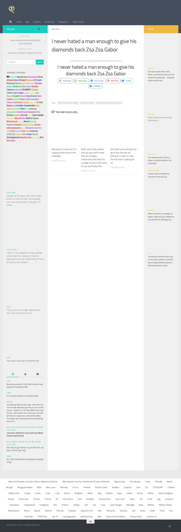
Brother (87, 487)
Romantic (111, 510)
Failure (129, 493)
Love (8, 381)
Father (150, 493)
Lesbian (151, 68)
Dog (99, 493)
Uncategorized (69, 516)
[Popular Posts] (25, 374)
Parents (48, 510)
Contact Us (49, 22)
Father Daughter (165, 493)
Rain (100, 510)
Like (149, 253)
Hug (27, 108)
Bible (39, 487)
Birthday (38, 83)
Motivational (13, 510)
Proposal (72, 510)
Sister (152, 510)
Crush (47, 493)
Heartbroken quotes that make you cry (109, 103)
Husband (33, 108)
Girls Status (68, 499)
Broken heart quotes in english (68, 103)
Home (18, 22)
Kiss (55, 505)
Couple (27, 493)
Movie (26, 510)
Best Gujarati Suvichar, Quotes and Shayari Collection (85, 481)
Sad (133, 510)
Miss (17, 118)
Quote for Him (153, 170)
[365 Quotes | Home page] (12, 9)
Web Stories (78, 22)
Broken (56, 29)
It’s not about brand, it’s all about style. (22, 396)
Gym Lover (11, 193)
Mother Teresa (165, 505)
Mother (151, 114)
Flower (11, 499)
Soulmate (28, 516)
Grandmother (105, 499)
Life (86, 505)
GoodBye (90, 499)
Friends (48, 499)
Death (90, 493)
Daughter (78, 493)
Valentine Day (25, 137)
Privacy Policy (136, 516)
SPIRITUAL (11, 134)
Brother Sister (101, 487)
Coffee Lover (13, 493)
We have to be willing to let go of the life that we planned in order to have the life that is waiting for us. (123, 156)
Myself (37, 510)
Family (16, 99)
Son (171, 510)
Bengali (10, 402)
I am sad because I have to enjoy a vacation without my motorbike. (159, 160)
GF (57, 499)
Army (147, 481)
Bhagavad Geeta (24, 487)
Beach (16, 80)
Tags (27, 22)
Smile (162, 510)
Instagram (32, 112)
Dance (67, 493)
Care (138, 487)
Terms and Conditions (115, 516)
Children (171, 487)
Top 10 (55, 516)
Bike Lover (152, 154)
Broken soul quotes (87, 103)
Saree (9, 393)
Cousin (38, 493)
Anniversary (135, 481)
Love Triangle (116, 505)
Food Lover (11, 250)
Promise (10, 124)
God (79, 499)
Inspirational (29, 505)
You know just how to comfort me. (23, 360)
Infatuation (14, 505)
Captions (37, 22)
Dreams (109, 493)
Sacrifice (38, 128)
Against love (119, 481)
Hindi (149, 499)
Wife (8, 358)
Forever (36, 499)
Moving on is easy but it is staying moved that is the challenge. (64, 152)
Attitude (10, 80)
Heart (132, 499)
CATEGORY (158, 487)
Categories (62, 22)
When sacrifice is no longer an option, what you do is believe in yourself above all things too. (161, 216)
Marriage (10, 118)
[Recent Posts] (13, 374)
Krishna (65, 505)
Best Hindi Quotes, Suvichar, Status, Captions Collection (33, 481)
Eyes (119, 493)
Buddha (115, 487)
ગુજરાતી (13, 77)
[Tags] (37, 374)
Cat (146, 487)
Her (18, 108)
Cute (57, 493)
